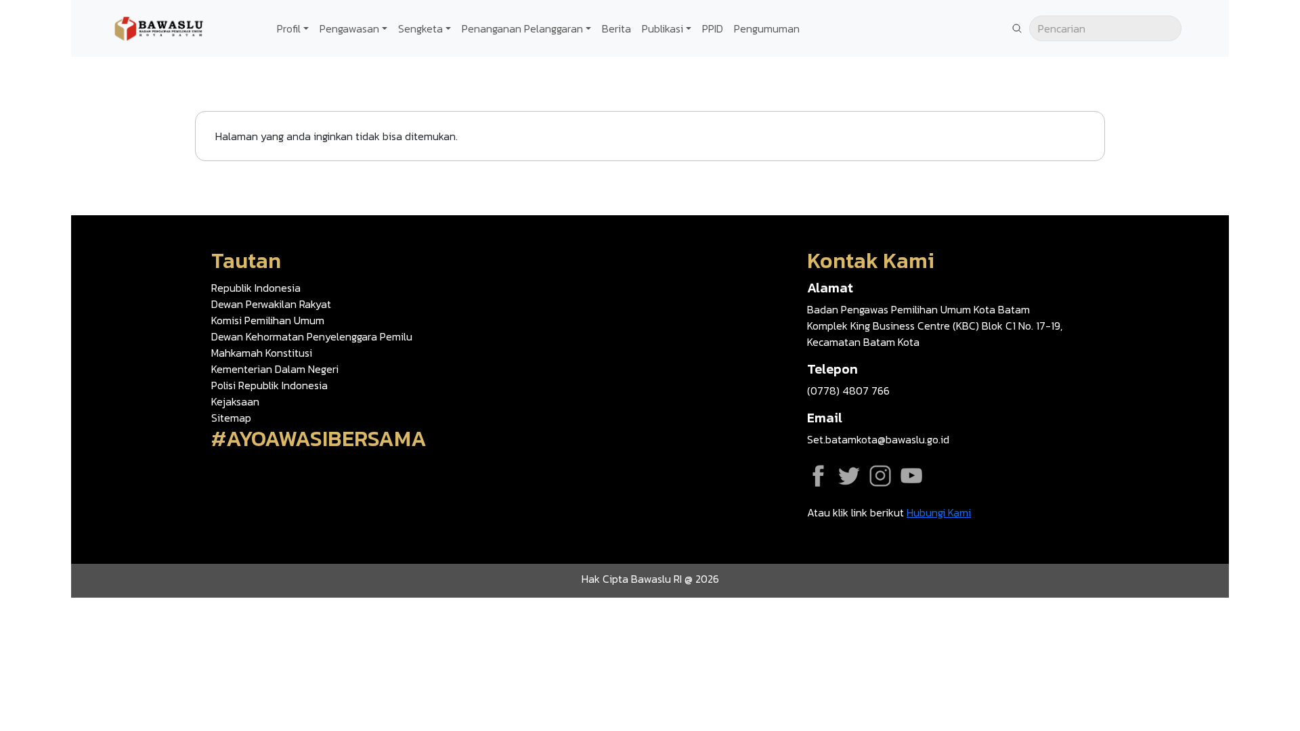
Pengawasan (349, 28)
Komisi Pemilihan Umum (267, 320)
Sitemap (231, 417)
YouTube (911, 476)
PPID (712, 28)
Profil (289, 28)
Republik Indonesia (256, 288)
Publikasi (662, 28)
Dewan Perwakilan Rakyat (271, 304)
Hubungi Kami (939, 512)
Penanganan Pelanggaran (522, 28)
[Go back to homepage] (159, 27)
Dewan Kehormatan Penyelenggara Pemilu (311, 336)
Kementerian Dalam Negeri (275, 369)
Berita (616, 28)
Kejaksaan (235, 401)
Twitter (849, 476)
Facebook (818, 476)
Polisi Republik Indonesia (269, 385)
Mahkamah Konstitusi (261, 353)
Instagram (880, 476)
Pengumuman (767, 28)
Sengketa (420, 28)
